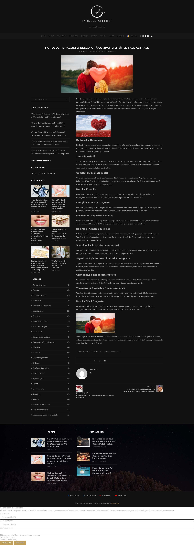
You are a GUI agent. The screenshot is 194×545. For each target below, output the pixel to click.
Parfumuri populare (51, 368)
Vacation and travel (51, 404)
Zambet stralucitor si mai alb (51, 415)
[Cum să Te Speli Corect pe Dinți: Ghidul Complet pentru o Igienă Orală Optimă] (60, 191)
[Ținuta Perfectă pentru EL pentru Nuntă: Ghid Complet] (60, 252)
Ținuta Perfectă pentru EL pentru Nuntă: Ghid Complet (59, 264)
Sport (51, 384)
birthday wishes (51, 295)
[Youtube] (148, 36)
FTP (3, 539)
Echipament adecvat (51, 306)
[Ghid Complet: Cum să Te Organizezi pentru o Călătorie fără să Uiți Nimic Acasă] (40, 191)
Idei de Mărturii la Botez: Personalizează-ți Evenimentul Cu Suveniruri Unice (59, 233)
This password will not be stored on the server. (20, 531)
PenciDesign (115, 503)
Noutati (51, 352)
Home (43, 36)
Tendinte (51, 394)
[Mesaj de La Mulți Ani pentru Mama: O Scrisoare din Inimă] (83, 471)
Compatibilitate (84, 351)
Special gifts (51, 378)
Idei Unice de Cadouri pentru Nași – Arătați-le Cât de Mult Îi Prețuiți (103, 441)
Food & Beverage (51, 321)
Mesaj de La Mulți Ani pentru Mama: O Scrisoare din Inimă (102, 470)
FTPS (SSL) (12, 539)
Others (111, 36)
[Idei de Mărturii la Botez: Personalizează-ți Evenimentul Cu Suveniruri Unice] (60, 221)
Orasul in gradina (51, 358)
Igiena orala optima (51, 337)
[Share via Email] (105, 361)
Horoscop (97, 351)
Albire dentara (51, 285)
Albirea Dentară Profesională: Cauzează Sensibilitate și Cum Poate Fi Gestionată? (39, 234)
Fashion (94, 36)
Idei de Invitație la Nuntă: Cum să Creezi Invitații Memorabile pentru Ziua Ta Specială (39, 265)
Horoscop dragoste (112, 351)
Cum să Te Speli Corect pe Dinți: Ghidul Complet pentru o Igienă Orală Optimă (58, 204)
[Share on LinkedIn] (100, 361)
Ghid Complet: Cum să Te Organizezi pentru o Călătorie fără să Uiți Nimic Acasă (39, 204)
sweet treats (51, 389)
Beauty (102, 36)
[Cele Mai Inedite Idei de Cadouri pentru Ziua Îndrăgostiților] (83, 456)
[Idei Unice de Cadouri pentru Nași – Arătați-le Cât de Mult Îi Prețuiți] (83, 442)
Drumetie (51, 300)
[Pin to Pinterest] (95, 361)
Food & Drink (61, 36)
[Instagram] (143, 36)
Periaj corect (51, 373)
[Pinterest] (145, 36)
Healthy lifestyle (51, 326)
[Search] (151, 36)
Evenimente (73, 36)
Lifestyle (84, 36)
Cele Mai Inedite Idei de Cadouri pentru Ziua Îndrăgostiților (104, 456)
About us (120, 36)
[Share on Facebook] (90, 361)
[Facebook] (140, 36)
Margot (84, 51)
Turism (51, 36)
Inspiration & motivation (51, 342)
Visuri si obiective (51, 410)
